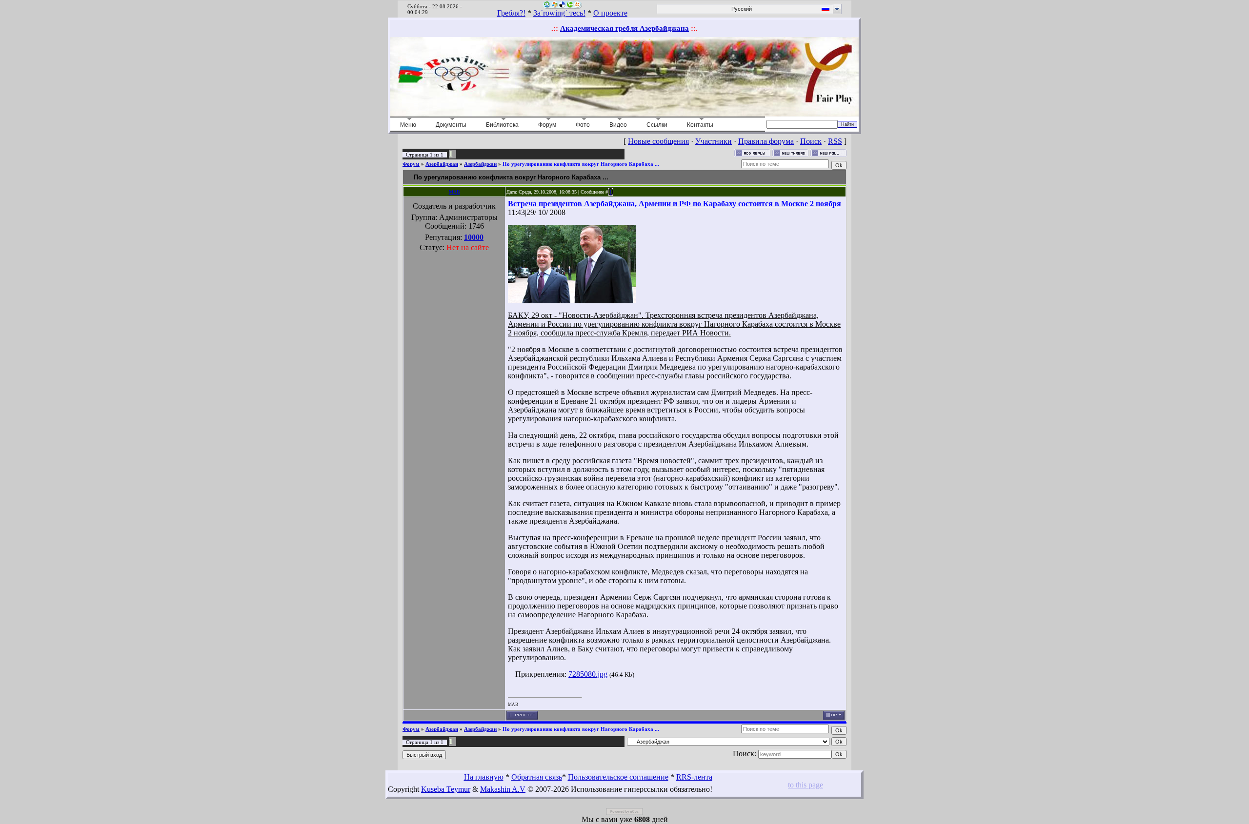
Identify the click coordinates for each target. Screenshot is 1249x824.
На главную (484, 777)
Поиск (811, 141)
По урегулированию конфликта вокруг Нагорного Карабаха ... (581, 164)
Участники (713, 141)
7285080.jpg (587, 674)
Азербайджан (441, 164)
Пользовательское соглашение (618, 777)
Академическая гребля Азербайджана (624, 28)
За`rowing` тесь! (559, 13)
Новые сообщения (658, 141)
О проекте (610, 13)
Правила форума (766, 141)
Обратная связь (536, 777)
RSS (835, 141)
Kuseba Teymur (445, 789)
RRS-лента (694, 777)
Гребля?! (511, 13)
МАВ (454, 192)
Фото (583, 124)
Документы (451, 124)
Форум (547, 124)
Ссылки (656, 124)
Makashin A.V (502, 789)
